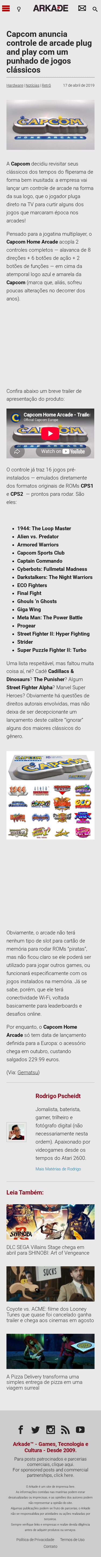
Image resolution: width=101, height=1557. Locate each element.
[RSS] (65, 1429)
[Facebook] (20, 1429)
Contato (50, 1546)
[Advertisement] (51, 345)
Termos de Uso (72, 1539)
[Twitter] (35, 1429)
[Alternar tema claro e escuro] (19, 9)
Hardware (14, 85)
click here (63, 1475)
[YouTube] (80, 1429)
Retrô (46, 85)
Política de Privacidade (35, 1539)
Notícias (32, 85)
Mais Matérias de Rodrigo (58, 1169)
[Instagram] (50, 1429)
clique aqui (62, 1464)
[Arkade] (50, 8)
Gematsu (28, 1073)
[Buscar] (95, 9)
